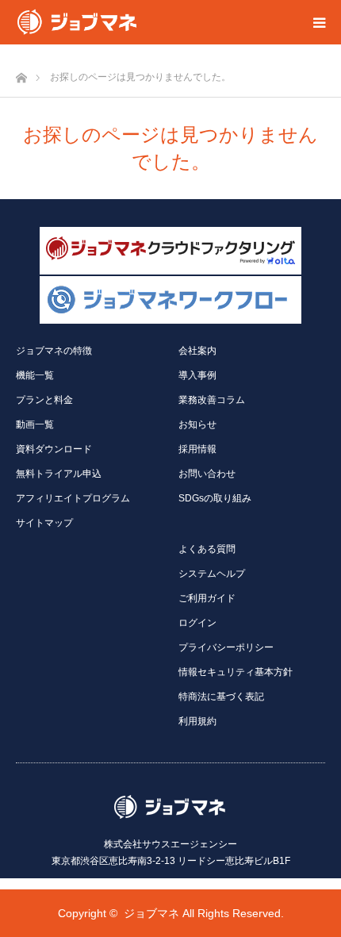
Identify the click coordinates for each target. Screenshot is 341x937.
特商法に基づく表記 (221, 696)
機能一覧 (35, 375)
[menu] (319, 22)
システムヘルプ (211, 573)
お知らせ (197, 424)
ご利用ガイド (207, 598)
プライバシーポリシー (226, 647)
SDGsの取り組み (214, 498)
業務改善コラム (211, 399)
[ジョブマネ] (76, 22)
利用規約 (197, 721)
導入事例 (197, 375)
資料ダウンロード (54, 449)
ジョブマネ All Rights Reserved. (204, 913)
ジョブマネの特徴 (54, 350)
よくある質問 (207, 549)
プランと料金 (44, 399)
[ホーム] (21, 73)
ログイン (197, 622)
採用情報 (197, 449)
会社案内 (197, 350)
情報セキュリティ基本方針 (235, 672)
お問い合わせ (207, 473)
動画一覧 (35, 424)
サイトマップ (44, 522)
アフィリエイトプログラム (73, 498)
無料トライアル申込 (59, 473)
